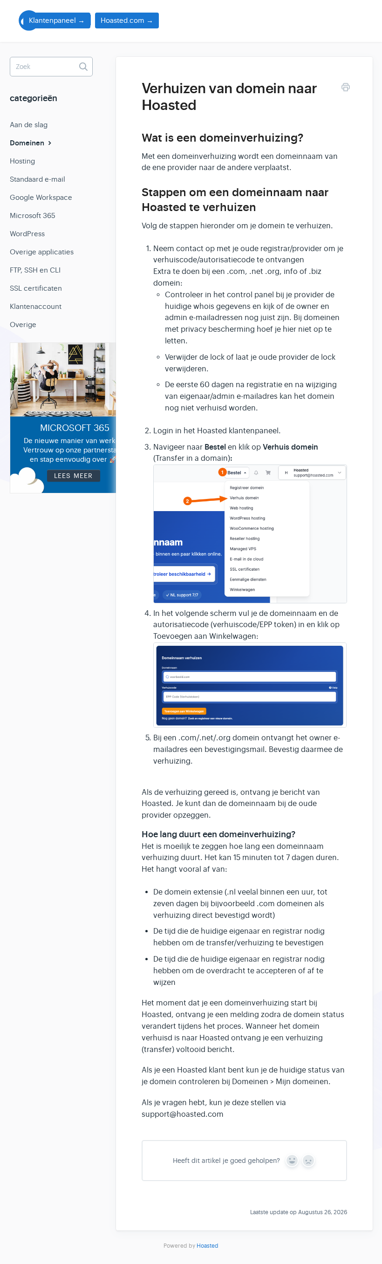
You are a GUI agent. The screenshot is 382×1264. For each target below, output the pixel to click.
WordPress (27, 233)
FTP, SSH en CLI (35, 270)
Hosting (22, 161)
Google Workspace (41, 197)
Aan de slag (29, 124)
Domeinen (28, 143)
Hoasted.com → (127, 20)
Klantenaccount (35, 306)
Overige (23, 324)
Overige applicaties (42, 251)
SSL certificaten (36, 288)
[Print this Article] (345, 89)
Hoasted (207, 1246)
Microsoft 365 (32, 215)
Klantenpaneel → (57, 20)
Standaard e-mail (37, 179)
